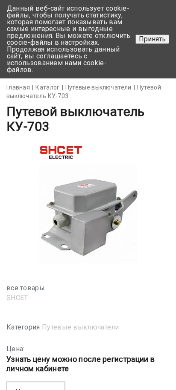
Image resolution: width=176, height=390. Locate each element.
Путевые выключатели (80, 327)
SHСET (17, 298)
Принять (152, 39)
